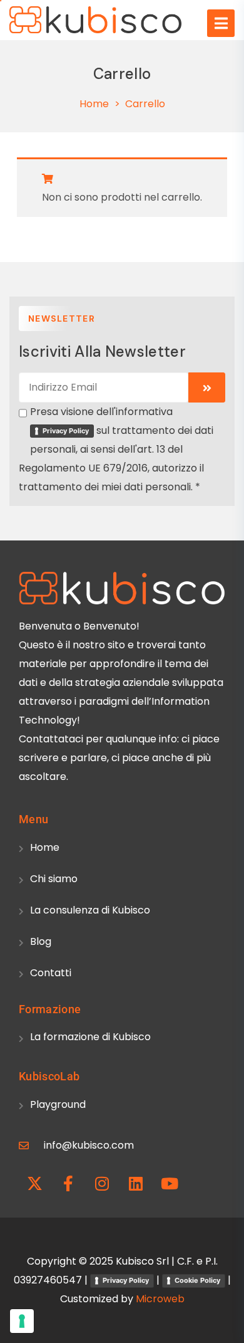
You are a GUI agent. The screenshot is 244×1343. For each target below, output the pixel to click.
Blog (40, 941)
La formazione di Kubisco (90, 1037)
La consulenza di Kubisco (90, 910)
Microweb (160, 1299)
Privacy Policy (66, 430)
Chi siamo (54, 879)
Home (94, 104)
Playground (58, 1104)
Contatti (50, 973)
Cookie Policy (197, 1280)
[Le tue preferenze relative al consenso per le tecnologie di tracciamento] (22, 1321)
